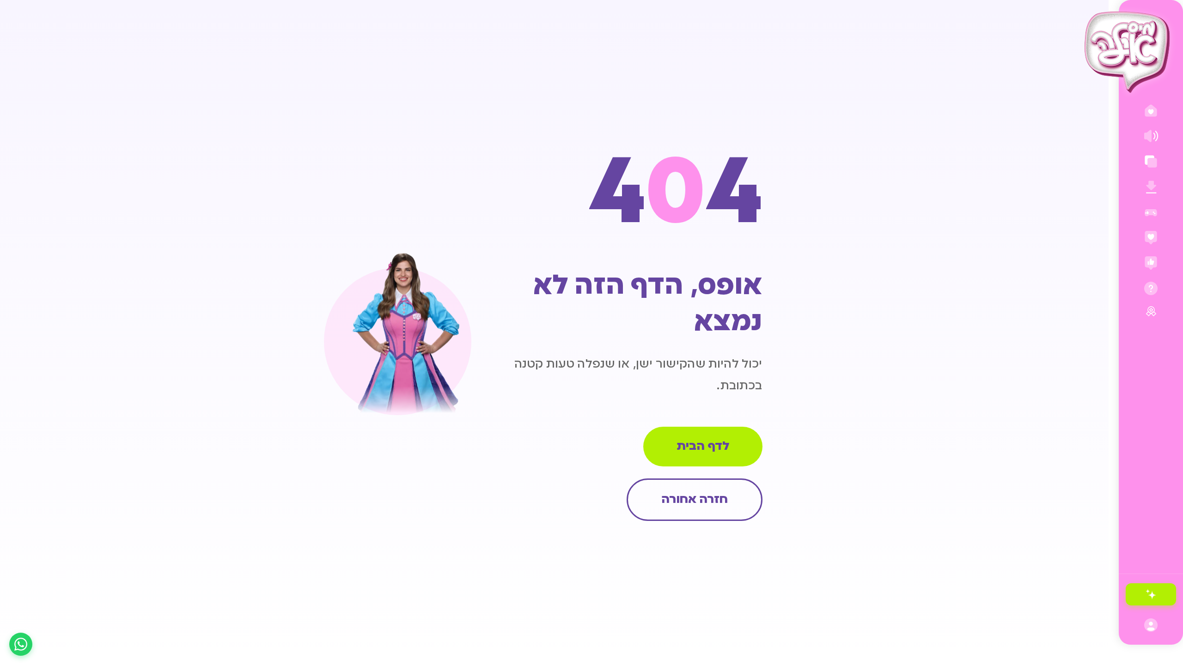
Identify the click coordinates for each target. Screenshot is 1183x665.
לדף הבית (703, 446)
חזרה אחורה (694, 500)
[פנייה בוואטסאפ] (20, 644)
